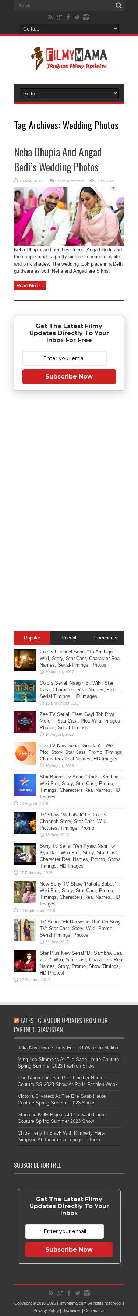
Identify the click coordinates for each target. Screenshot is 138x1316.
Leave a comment (70, 181)
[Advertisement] (69, 512)
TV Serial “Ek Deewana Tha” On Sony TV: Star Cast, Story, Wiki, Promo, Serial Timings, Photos (80, 928)
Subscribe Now (69, 376)
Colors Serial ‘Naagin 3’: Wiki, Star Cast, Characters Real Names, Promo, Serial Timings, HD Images (81, 689)
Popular (32, 638)
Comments (105, 638)
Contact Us (94, 1310)
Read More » (30, 285)
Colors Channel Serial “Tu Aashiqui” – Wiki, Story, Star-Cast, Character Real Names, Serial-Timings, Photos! (80, 658)
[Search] (118, 5)
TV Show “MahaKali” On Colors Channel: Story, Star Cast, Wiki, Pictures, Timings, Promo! (74, 821)
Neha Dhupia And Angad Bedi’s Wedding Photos (58, 159)
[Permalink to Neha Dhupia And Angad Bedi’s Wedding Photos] (69, 244)
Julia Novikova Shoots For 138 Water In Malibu (68, 1047)
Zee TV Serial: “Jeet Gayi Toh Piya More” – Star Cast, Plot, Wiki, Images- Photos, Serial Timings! (80, 721)
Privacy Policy (46, 1310)
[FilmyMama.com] (69, 65)
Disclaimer (71, 1310)
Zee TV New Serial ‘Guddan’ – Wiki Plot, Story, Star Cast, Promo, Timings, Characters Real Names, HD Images (82, 752)
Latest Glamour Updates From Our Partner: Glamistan (61, 1025)
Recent (69, 638)
